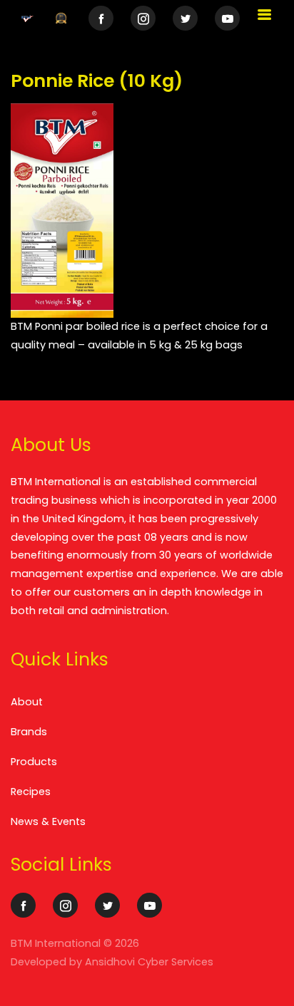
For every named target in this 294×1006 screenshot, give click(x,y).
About (27, 702)
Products (34, 761)
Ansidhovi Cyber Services (149, 962)
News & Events (48, 821)
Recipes (31, 791)
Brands (29, 732)
